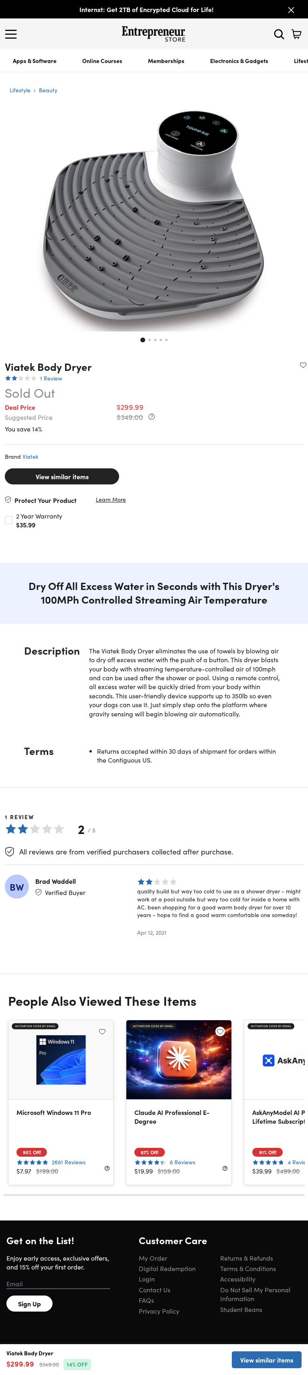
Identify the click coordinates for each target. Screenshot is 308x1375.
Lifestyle (20, 90)
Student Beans (241, 1309)
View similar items (62, 476)
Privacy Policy (159, 1310)
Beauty (48, 90)
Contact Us (154, 1289)
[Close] (291, 10)
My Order (153, 1257)
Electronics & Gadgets (239, 61)
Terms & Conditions (248, 1268)
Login (147, 1278)
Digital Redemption (167, 1268)
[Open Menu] (13, 34)
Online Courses (102, 61)
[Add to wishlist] (303, 365)
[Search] (279, 34)
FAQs (146, 1300)
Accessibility (237, 1278)
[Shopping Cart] (296, 34)
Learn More (111, 499)
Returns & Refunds (246, 1257)
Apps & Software (35, 61)
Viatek (30, 456)
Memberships (166, 61)
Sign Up (29, 1303)
